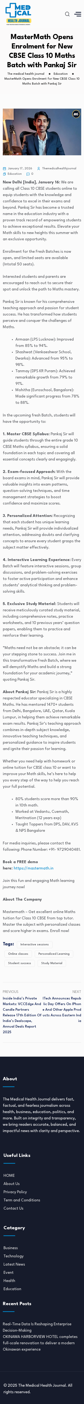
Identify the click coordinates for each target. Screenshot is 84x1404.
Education (15, 173)
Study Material (51, 963)
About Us (12, 1184)
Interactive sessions (35, 944)
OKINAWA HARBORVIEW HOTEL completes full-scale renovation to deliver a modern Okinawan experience (40, 1343)
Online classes (18, 953)
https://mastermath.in (33, 868)
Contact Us (13, 1209)
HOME (9, 1176)
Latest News (14, 1265)
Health (9, 1281)
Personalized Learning (54, 953)
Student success (19, 963)
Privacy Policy (15, 1192)
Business (11, 1248)
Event (9, 1273)
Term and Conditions (22, 1200)
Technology (14, 1256)
